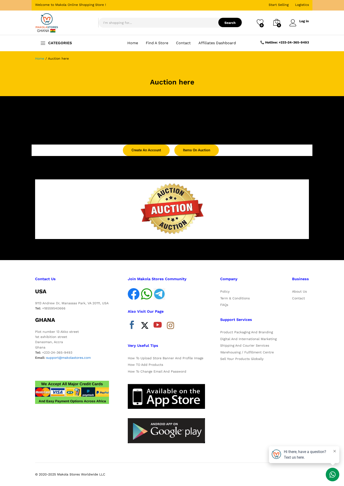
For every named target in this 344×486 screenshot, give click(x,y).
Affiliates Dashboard (217, 43)
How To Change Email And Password (157, 371)
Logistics (302, 5)
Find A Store (157, 43)
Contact (183, 43)
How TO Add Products (145, 364)
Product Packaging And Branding (246, 332)
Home (132, 43)
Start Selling (279, 5)
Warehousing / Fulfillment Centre (247, 352)
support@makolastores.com (68, 357)
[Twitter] (144, 326)
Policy (225, 291)
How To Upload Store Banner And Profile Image (165, 358)
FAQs (224, 305)
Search (230, 23)
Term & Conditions (235, 298)
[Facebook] (131, 326)
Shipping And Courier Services (244, 345)
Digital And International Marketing (248, 339)
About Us (299, 291)
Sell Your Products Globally (241, 359)
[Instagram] (170, 325)
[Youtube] (157, 326)
